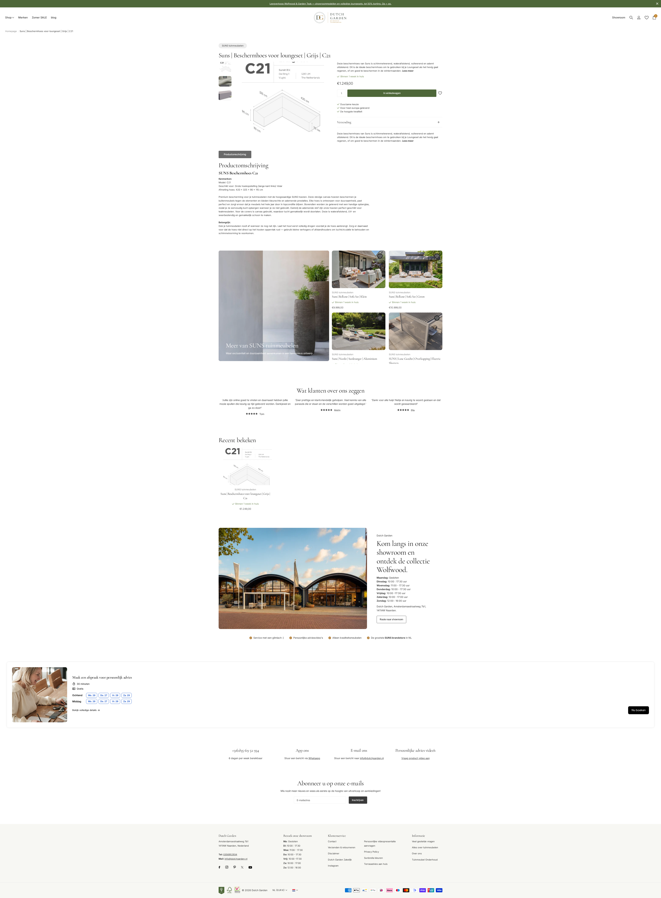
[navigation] (225, 67)
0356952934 (230, 854)
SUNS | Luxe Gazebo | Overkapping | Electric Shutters (414, 361)
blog (53, 17)
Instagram (333, 865)
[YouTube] (250, 867)
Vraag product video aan (415, 758)
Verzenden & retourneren (341, 847)
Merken (23, 17)
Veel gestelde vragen (423, 841)
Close (657, 3)
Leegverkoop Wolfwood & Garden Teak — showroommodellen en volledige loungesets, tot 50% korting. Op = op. (330, 3)
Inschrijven (358, 800)
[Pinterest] (234, 867)
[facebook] (219, 867)
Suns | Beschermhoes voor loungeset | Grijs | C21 (245, 496)
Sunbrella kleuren (373, 858)
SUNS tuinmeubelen (233, 45)
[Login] (638, 18)
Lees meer (407, 70)
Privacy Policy (371, 852)
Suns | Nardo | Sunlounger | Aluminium (354, 359)
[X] (242, 867)
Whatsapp (314, 758)
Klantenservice (337, 836)
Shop (8, 17)
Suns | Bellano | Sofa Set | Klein (349, 297)
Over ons (417, 853)
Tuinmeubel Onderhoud (425, 859)
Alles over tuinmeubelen (425, 847)
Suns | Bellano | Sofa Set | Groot (407, 297)
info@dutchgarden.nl (372, 758)
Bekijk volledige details (84, 710)
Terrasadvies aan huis (375, 864)
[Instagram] (226, 867)
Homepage (11, 31)
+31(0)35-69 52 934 (245, 750)
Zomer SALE (39, 17)
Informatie (418, 836)
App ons (302, 750)
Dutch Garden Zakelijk (340, 859)
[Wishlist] (646, 18)
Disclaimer (333, 853)
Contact (332, 841)
